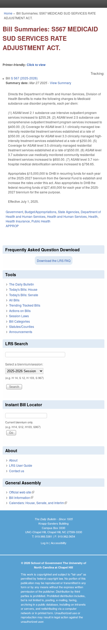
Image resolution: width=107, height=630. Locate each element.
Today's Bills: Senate (23, 295)
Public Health (40, 221)
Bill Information (21, 497)
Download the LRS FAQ (53, 260)
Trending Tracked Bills (24, 305)
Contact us (16, 471)
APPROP (12, 225)
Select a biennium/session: (24, 364)
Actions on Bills (20, 310)
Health (93, 216)
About (13, 460)
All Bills (14, 300)
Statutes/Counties (21, 326)
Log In (45, 543)
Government (14, 211)
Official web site (21, 492)
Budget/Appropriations (40, 211)
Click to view (36, 64)
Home (8, 13)
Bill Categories (19, 321)
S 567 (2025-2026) (24, 78)
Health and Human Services (67, 216)
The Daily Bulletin (21, 284)
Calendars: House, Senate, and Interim (38, 502)
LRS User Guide (20, 465)
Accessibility (58, 543)
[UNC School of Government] (52, 4)
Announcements (20, 331)
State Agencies (68, 211)
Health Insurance (18, 221)
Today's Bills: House (23, 289)
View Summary (60, 82)
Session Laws (19, 316)
